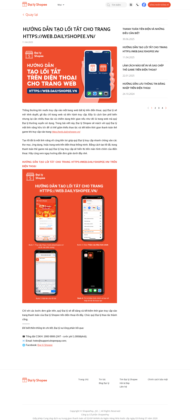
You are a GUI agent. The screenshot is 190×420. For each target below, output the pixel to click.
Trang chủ (83, 379)
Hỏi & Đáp (125, 383)
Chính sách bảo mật (158, 379)
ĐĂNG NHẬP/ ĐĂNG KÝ (159, 5)
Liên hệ (123, 386)
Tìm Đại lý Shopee (128, 379)
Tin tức (102, 379)
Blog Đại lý (104, 383)
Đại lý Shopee (45, 345)
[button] (61, 5)
